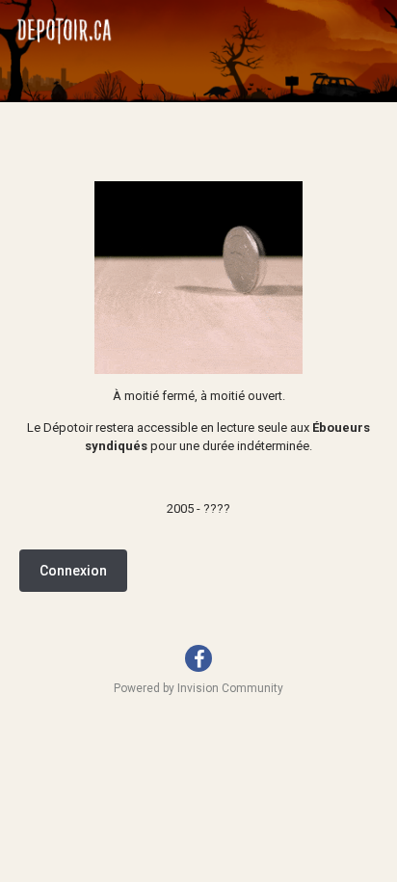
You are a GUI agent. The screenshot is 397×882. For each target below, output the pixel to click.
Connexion (73, 570)
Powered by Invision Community (198, 688)
